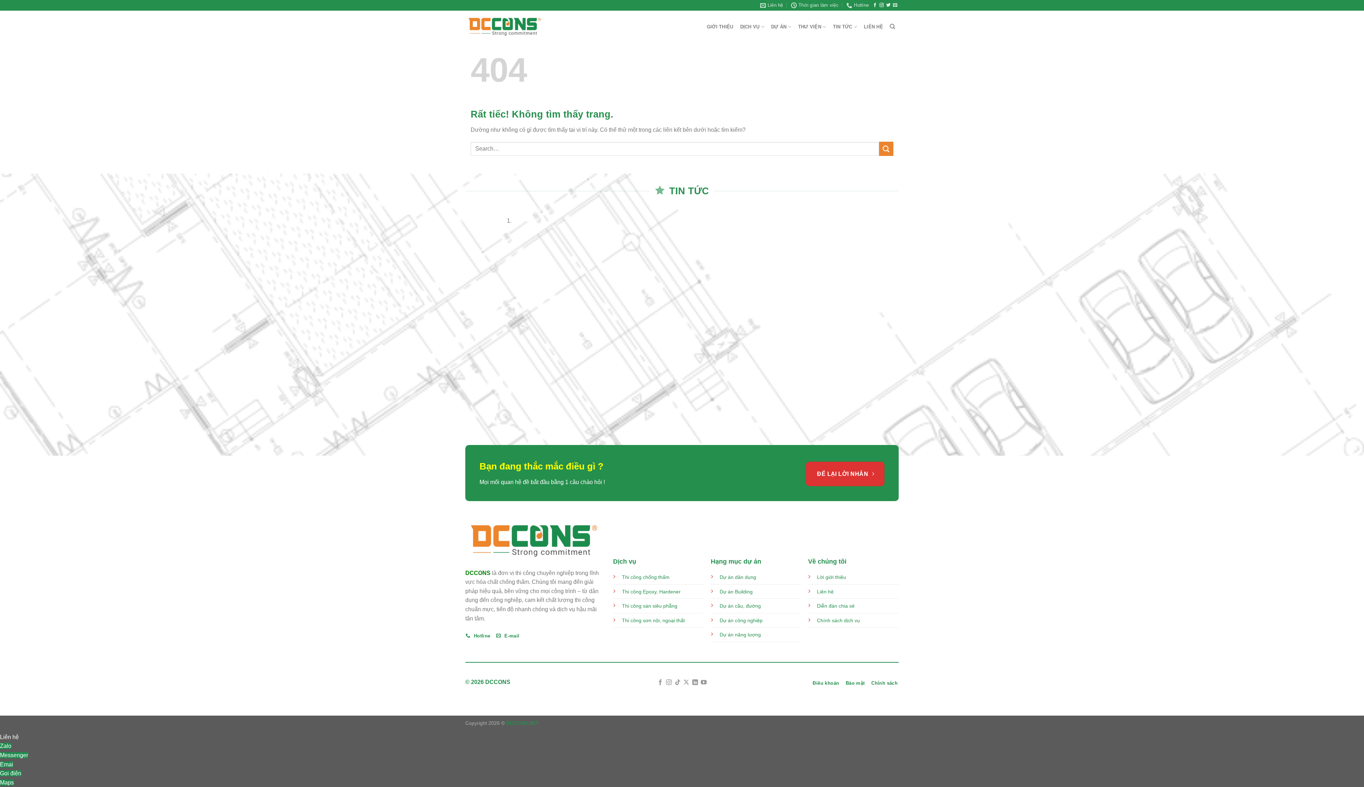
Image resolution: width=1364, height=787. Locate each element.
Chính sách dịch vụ (838, 620)
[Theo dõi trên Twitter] (888, 5)
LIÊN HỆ (873, 26)
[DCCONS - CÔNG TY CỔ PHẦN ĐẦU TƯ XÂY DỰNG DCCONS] (504, 26)
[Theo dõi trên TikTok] (678, 682)
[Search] (892, 26)
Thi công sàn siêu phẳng (649, 606)
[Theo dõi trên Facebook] (875, 5)
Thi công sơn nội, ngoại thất (653, 620)
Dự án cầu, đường (740, 606)
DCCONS (478, 573)
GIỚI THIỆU (720, 26)
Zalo (5, 746)
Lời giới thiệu (831, 577)
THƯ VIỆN (809, 26)
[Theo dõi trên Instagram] (881, 5)
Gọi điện (10, 773)
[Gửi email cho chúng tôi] (895, 5)
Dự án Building (736, 592)
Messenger (14, 755)
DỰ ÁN (778, 26)
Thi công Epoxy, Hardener (652, 592)
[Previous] (467, 325)
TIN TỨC (842, 26)
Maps (7, 783)
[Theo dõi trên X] (686, 682)
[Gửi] (886, 149)
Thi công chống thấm (646, 577)
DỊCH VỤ (750, 26)
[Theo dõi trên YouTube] (704, 682)
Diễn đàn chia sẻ (836, 606)
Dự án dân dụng (738, 577)
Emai (6, 764)
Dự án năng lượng (740, 634)
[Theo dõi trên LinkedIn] (695, 682)
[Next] (486, 325)
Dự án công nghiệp (741, 620)
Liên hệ (825, 592)
